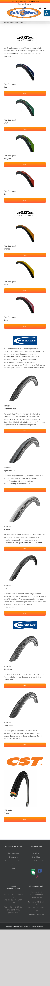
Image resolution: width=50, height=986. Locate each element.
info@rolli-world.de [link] (32, 1)
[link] (47, 13)
